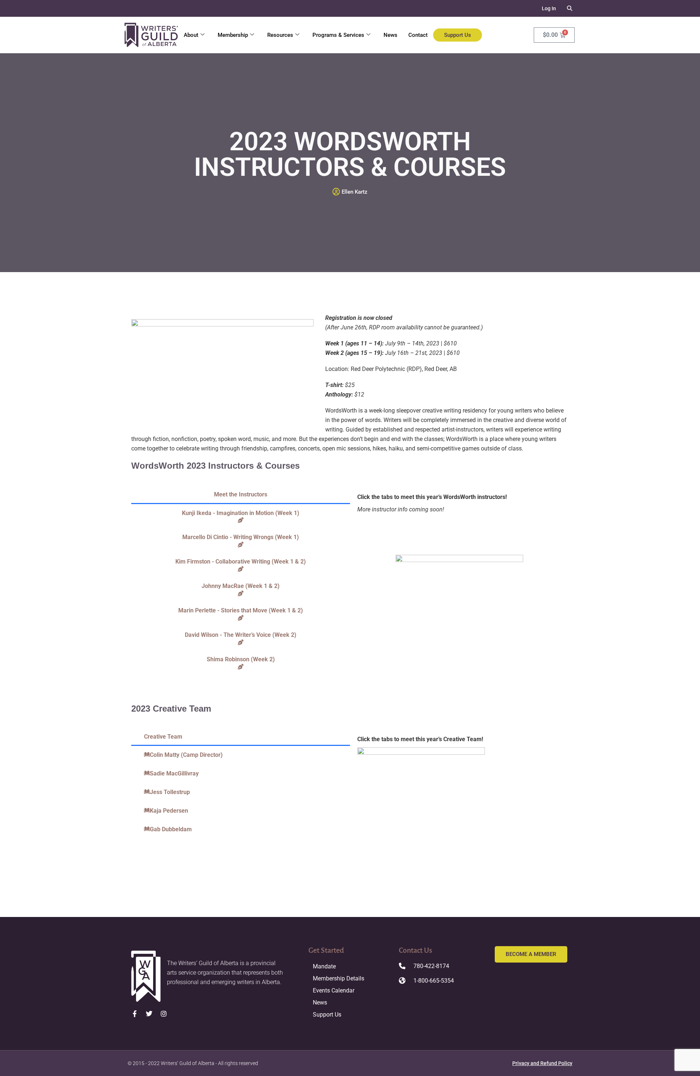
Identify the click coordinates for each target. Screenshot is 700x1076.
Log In (549, 8)
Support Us (457, 35)
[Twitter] (149, 1013)
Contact (418, 35)
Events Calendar (333, 990)
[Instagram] (163, 1013)
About (191, 35)
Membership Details (338, 978)
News (390, 35)
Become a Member (531, 954)
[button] (569, 8)
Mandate (324, 966)
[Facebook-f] (135, 1013)
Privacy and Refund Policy (542, 1063)
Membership (233, 35)
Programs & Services (338, 35)
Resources (280, 35)
